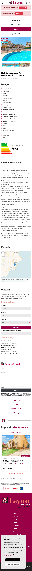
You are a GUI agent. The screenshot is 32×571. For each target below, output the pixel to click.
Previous (3, 49)
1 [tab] (9, 473)
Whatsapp (16, 413)
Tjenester (16, 525)
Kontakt (16, 29)
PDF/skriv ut (17, 409)
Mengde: (3, 305)
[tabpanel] (16, 453)
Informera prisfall (16, 24)
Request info (17, 33)
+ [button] (2, 253)
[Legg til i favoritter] (28, 437)
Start (15, 513)
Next (29, 49)
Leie (15, 522)
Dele (17, 404)
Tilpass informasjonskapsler (12, 564)
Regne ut (16, 327)
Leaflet (3, 279)
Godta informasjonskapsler (13, 559)
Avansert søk (22, 7)
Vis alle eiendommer (16, 432)
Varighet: (4, 319)
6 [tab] (17, 473)
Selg (15, 528)
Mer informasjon (7, 555)
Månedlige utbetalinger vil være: (11, 330)
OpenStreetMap (15, 279)
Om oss (15, 516)
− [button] (2, 255)
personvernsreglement (4, 386)
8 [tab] (20, 473)
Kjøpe (15, 519)
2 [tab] (11, 473)
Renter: (3, 312)
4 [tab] (14, 473)
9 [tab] (22, 473)
